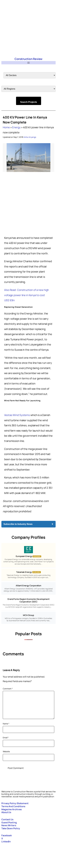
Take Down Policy (10, 828)
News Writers (8, 825)
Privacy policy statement (14, 803)
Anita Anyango (30, 137)
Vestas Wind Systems (17, 415)
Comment (8, 688)
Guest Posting (9, 822)
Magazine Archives (11, 809)
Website (6, 751)
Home (6, 127)
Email (6, 737)
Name (6, 723)
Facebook (6, 835)
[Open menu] (28, 62)
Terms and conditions (13, 806)
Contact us (7, 819)
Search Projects (28, 102)
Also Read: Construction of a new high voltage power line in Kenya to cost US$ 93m (26, 295)
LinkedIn (6, 841)
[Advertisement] (28, 28)
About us (6, 812)
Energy (16, 127)
